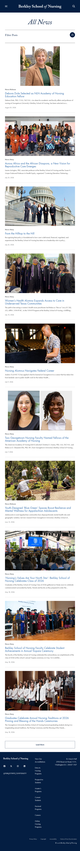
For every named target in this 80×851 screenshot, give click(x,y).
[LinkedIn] (24, 766)
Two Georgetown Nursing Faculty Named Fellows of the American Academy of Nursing (37, 439)
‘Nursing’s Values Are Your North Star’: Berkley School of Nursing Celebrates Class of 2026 (37, 579)
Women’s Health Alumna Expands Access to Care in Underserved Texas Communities (34, 302)
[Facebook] (4, 766)
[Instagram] (18, 766)
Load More (40, 744)
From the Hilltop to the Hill (19, 233)
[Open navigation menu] (6, 6)
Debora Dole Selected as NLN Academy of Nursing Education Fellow (34, 94)
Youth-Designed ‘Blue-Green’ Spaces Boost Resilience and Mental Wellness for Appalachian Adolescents (38, 509)
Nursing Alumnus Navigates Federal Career (29, 370)
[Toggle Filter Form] (72, 34)
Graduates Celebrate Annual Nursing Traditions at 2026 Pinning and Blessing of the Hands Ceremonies (37, 719)
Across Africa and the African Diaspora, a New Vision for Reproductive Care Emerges (37, 165)
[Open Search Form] (74, 6)
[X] (11, 766)
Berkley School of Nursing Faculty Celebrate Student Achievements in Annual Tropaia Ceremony (34, 649)
